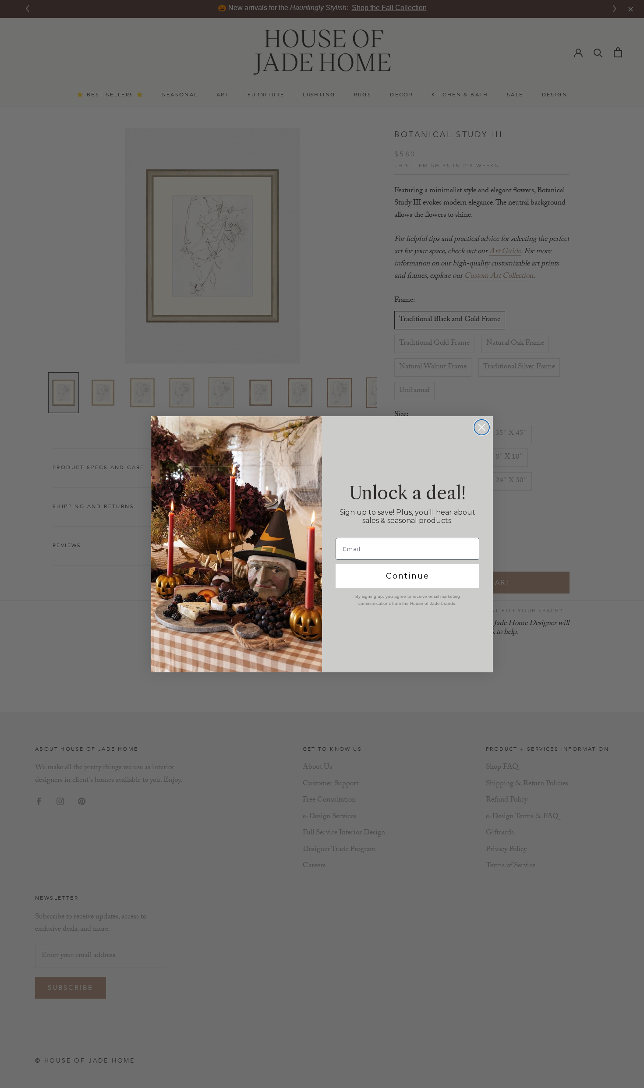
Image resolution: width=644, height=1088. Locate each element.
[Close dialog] (481, 427)
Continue (407, 576)
